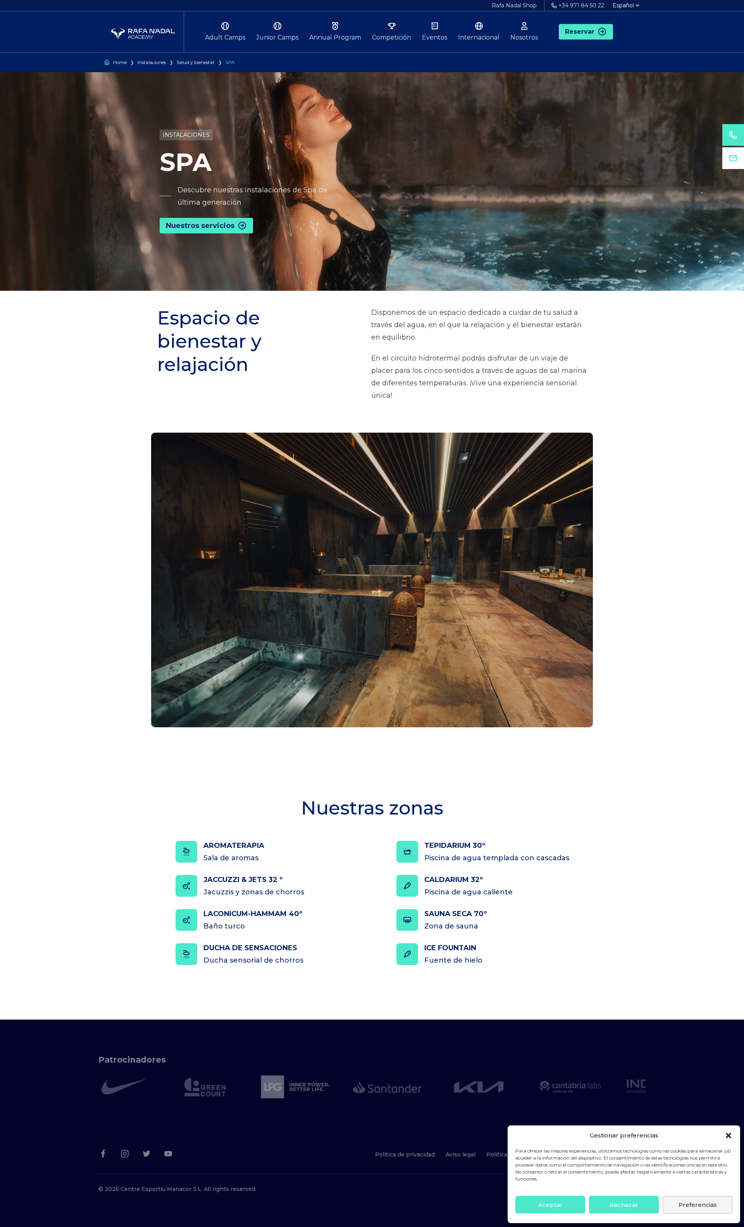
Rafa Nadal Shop (514, 5)
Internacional (478, 37)
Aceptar (550, 1204)
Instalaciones (152, 62)
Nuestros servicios (200, 225)
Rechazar (624, 1204)
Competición (391, 37)
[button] (728, 1135)
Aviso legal (460, 1154)
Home (120, 62)
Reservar (579, 31)
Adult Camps (225, 37)
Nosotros (524, 37)
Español (623, 5)
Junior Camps (277, 37)
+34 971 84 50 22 (581, 5)
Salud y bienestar (196, 62)
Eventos (434, 37)
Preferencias (698, 1204)
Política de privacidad (405, 1154)
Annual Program (335, 37)
